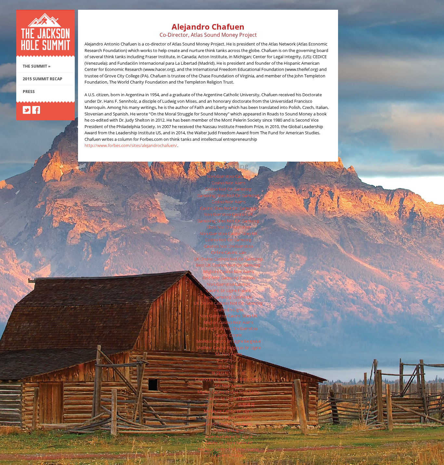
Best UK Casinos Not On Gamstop (228, 265)
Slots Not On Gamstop (228, 227)
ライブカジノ (228, 360)
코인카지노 (228, 366)
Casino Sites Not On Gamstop (228, 208)
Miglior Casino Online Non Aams (228, 392)
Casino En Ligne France (228, 290)
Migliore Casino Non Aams (228, 271)
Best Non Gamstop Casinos (228, 278)
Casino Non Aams (228, 183)
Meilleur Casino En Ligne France (228, 449)
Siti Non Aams (228, 354)
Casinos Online (228, 455)
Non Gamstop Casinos (228, 176)
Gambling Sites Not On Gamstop (228, 195)
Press (29, 91)
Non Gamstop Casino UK (228, 297)
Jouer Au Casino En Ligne (228, 436)
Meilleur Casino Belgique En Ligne (228, 348)
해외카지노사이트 (228, 373)
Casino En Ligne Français (228, 417)
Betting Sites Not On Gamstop (228, 328)
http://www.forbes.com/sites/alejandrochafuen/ (131, 145)
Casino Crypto (228, 335)
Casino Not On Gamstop (228, 189)
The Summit (36, 66)
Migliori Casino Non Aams (228, 322)
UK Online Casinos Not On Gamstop (228, 259)
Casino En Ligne (228, 309)
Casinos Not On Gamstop (228, 246)
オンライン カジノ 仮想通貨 (228, 404)
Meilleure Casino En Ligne (228, 411)
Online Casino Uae (228, 252)
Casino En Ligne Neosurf (228, 442)
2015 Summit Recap (42, 79)
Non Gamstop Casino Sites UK (228, 233)
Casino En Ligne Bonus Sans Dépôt (228, 379)
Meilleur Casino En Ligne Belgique (228, 341)
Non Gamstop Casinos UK (228, 214)
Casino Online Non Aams (228, 424)
